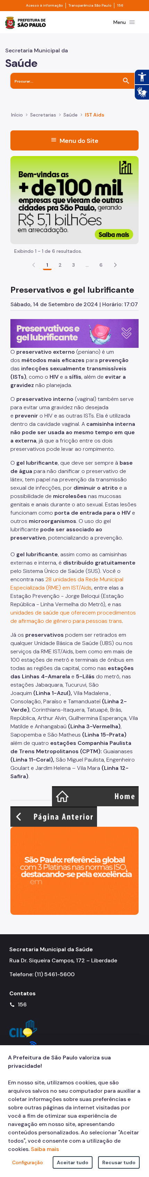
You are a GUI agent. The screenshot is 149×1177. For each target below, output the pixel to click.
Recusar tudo (118, 1162)
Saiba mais (45, 1149)
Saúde (70, 115)
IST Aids (94, 115)
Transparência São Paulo (90, 5)
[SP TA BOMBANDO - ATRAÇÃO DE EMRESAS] (74, 199)
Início (17, 115)
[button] (115, 264)
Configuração (27, 1162)
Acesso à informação (44, 5)
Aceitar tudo (72, 1162)
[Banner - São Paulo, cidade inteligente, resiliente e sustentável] (74, 870)
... (87, 265)
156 (120, 5)
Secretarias (43, 115)
